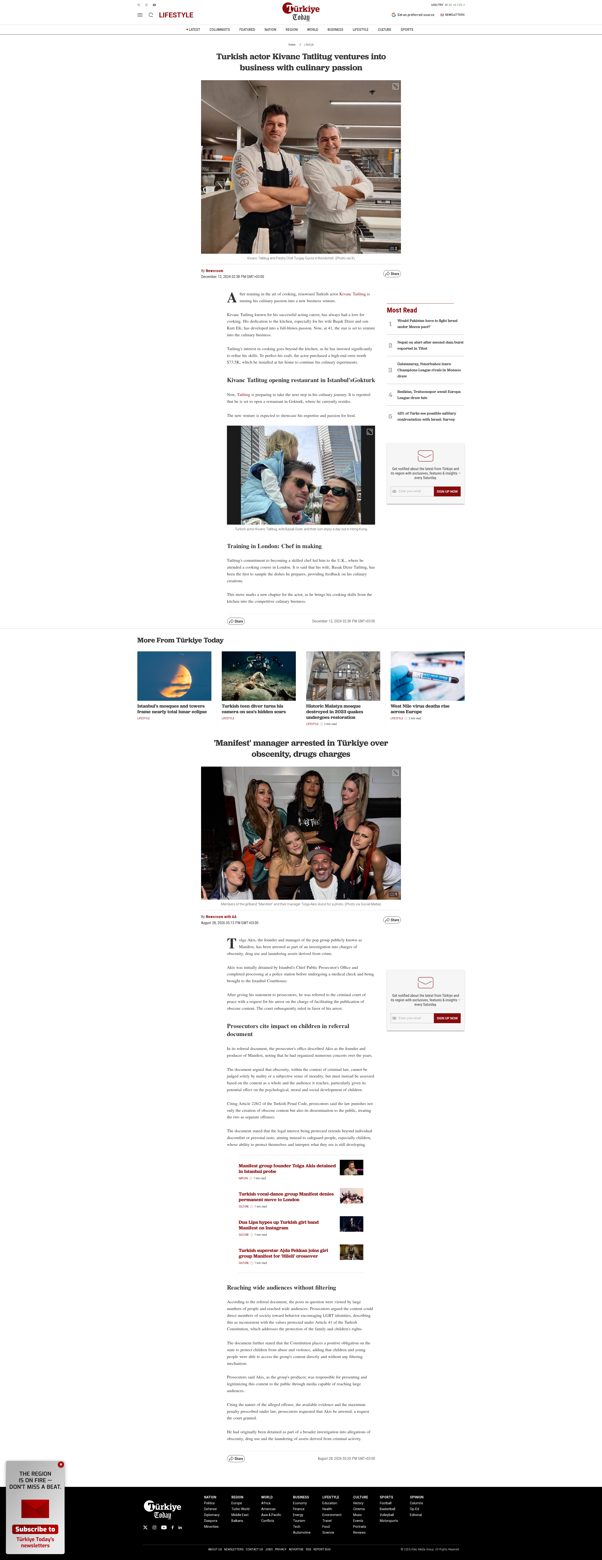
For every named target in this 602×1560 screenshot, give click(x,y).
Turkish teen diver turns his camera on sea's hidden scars (254, 708)
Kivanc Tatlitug (352, 294)
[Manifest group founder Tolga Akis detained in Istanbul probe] (351, 1168)
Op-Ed (414, 1509)
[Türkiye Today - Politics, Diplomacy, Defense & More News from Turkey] (301, 12)
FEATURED (247, 29)
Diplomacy (212, 1515)
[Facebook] (172, 1527)
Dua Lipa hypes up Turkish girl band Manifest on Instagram (279, 1225)
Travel (327, 1521)
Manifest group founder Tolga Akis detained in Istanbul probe (287, 1168)
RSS (308, 1549)
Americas (268, 1509)
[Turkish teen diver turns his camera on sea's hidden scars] (259, 676)
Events (358, 1521)
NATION (270, 29)
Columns (416, 1503)
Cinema (359, 1509)
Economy (300, 1503)
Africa (265, 1503)
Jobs (269, 1549)
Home (292, 44)
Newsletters (233, 1549)
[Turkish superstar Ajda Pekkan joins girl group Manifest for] (351, 1252)
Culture (244, 1206)
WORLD (312, 29)
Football (386, 1503)
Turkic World (240, 1509)
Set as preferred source (415, 15)
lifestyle (176, 15)
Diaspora (210, 1521)
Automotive (302, 1532)
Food (326, 1526)
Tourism (299, 1521)
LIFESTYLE (360, 29)
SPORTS (407, 29)
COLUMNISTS (220, 29)
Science (328, 1532)
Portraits (359, 1526)
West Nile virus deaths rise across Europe (420, 708)
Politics (209, 1503)
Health (327, 1509)
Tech (296, 1526)
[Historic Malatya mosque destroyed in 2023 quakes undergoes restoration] (343, 676)
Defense (210, 1509)
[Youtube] (164, 1527)
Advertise (296, 1549)
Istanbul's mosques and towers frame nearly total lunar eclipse (172, 708)
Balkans (237, 1521)
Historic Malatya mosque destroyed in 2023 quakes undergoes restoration (334, 711)
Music (357, 1515)
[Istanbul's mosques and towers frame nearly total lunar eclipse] (174, 676)
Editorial (416, 1515)
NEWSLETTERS (455, 15)
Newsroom (214, 271)
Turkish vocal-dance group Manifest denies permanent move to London (286, 1196)
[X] (145, 1527)
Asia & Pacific (271, 1515)
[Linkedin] (180, 1527)
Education (329, 1503)
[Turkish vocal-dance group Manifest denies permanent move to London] (351, 1196)
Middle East (240, 1515)
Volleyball (387, 1515)
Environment (331, 1515)
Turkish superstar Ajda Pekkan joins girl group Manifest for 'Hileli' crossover (283, 1253)
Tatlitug (243, 394)
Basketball (387, 1509)
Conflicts (267, 1521)
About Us (215, 1549)
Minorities (211, 1526)
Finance (299, 1509)
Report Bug (322, 1549)
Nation (243, 1178)
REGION (292, 29)
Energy (298, 1515)
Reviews (359, 1532)
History (358, 1503)
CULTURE (384, 29)
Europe (236, 1503)
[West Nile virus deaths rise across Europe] (428, 676)
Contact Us (254, 1549)
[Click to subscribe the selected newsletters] (447, 491)
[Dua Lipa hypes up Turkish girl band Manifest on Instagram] (351, 1224)
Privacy (280, 1549)
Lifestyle (309, 44)
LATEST (194, 29)
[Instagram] (154, 1527)
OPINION (417, 1497)
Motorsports (389, 1521)
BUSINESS (335, 29)
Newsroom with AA (221, 917)
